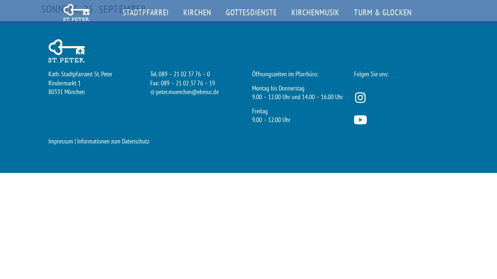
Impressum (60, 141)
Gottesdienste (251, 12)
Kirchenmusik (315, 12)
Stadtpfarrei (146, 12)
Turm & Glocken (382, 12)
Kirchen (197, 12)
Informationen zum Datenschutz (113, 141)
